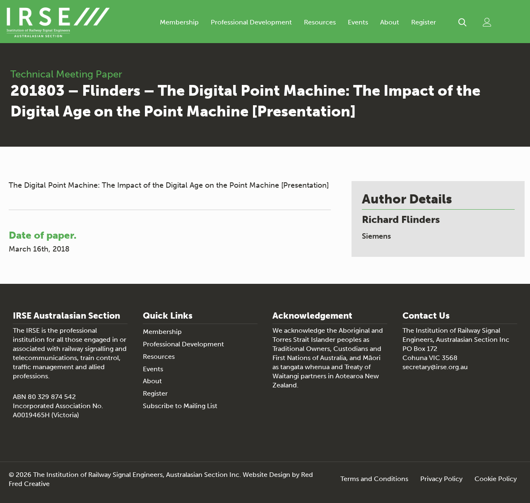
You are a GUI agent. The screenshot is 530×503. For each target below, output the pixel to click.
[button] (462, 22)
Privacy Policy (441, 479)
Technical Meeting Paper (66, 74)
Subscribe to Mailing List (180, 406)
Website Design (266, 475)
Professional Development (251, 22)
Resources (320, 22)
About (389, 22)
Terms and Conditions (374, 479)
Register (423, 22)
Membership (179, 22)
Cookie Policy (496, 479)
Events (358, 22)
